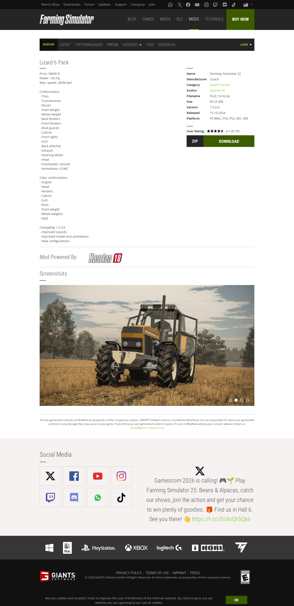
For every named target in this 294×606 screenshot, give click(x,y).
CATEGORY (130, 44)
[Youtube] (197, 4)
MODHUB (48, 44)
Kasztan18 (217, 90)
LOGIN (244, 44)
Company (138, 4)
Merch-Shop (50, 4)
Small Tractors (220, 85)
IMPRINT (179, 572)
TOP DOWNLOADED (89, 44)
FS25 (150, 44)
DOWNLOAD (229, 141)
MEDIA (165, 19)
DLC (179, 19)
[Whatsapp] (170, 4)
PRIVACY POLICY (129, 572)
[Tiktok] (234, 4)
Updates (104, 4)
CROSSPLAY (167, 44)
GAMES (148, 19)
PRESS (195, 572)
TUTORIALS (214, 19)
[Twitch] (215, 4)
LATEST (65, 44)
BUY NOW (240, 19)
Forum (89, 4)
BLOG (132, 19)
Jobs (152, 4)
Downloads (71, 4)
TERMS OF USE (157, 572)
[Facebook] (188, 4)
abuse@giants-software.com (147, 428)
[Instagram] (206, 4)
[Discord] (225, 4)
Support (121, 4)
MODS (194, 19)
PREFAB (112, 44)
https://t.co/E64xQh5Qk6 (221, 519)
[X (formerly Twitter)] (180, 4)
